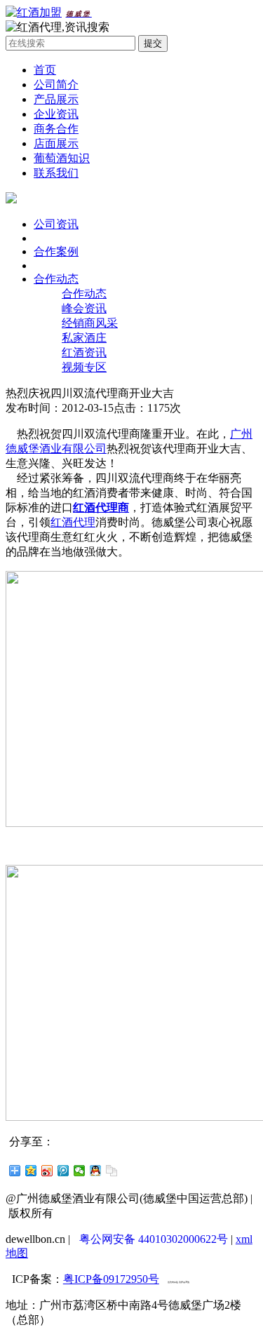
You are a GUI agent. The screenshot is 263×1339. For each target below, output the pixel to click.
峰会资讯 (84, 308)
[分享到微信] (80, 1170)
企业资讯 (56, 114)
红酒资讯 (84, 352)
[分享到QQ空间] (31, 1170)
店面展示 (56, 143)
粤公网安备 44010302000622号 (153, 1239)
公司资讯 (56, 224)
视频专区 (84, 367)
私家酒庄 (84, 338)
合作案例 (56, 251)
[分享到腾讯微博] (63, 1170)
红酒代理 (72, 522)
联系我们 (56, 173)
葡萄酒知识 (62, 158)
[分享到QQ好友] (96, 1170)
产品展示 (56, 99)
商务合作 (56, 129)
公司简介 (56, 84)
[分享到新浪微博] (47, 1170)
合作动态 (56, 279)
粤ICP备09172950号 (111, 1279)
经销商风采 (90, 323)
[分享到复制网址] (112, 1170)
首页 (45, 70)
